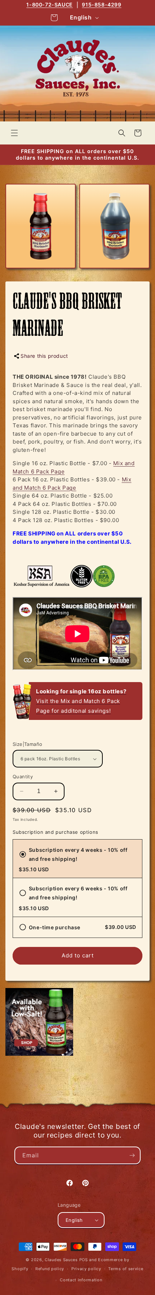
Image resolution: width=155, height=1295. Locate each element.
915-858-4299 (101, 4)
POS (83, 1259)
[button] (14, 133)
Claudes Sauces (61, 1259)
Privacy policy (86, 1268)
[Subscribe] (132, 1155)
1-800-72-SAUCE (49, 4)
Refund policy (49, 1268)
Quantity (23, 776)
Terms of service (125, 1268)
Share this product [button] (44, 356)
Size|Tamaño (27, 744)
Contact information (81, 1279)
